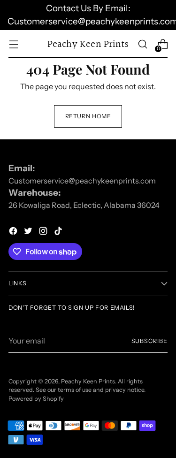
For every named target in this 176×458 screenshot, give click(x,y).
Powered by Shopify (36, 398)
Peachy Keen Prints (88, 381)
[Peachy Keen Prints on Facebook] (14, 232)
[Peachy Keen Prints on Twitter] (29, 232)
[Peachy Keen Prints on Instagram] (44, 232)
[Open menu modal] (13, 44)
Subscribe (149, 340)
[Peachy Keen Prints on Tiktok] (59, 232)
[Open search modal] (142, 44)
